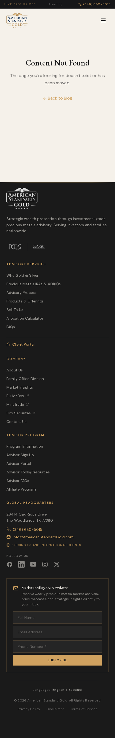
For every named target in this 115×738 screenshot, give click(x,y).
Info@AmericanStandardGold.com (43, 537)
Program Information (24, 446)
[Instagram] (45, 564)
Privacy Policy (29, 709)
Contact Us (16, 421)
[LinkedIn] (21, 564)
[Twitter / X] (56, 564)
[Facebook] (9, 564)
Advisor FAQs (17, 480)
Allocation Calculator (24, 318)
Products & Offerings (25, 301)
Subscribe (58, 660)
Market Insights (19, 387)
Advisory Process (21, 292)
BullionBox (15, 395)
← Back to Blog (57, 98)
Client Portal (23, 344)
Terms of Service (83, 709)
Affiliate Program (21, 489)
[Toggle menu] (103, 20)
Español (75, 690)
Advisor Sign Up (20, 454)
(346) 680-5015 (27, 529)
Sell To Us (14, 309)
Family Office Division (25, 378)
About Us (14, 370)
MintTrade (15, 404)
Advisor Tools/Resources (28, 472)
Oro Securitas (18, 413)
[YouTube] (33, 564)
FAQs (10, 326)
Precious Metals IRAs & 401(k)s (33, 284)
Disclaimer (55, 709)
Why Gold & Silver (22, 275)
